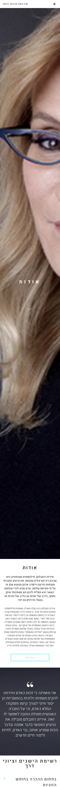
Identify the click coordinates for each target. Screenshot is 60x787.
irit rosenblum (15, 3)
